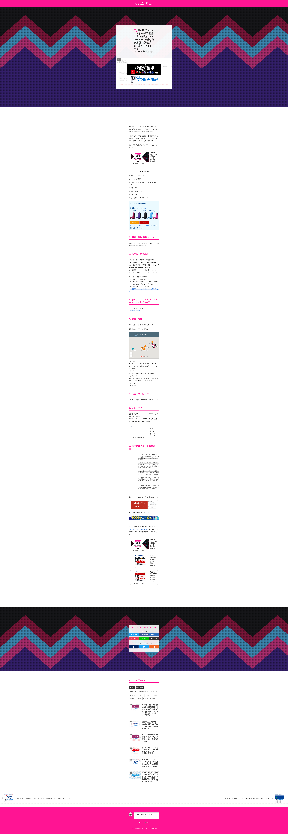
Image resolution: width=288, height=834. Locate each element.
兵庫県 (155, 695)
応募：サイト (135, 194)
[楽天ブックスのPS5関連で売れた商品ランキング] (144, 504)
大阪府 (132, 698)
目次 (141, 171)
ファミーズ (154, 691)
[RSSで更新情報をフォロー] (154, 646)
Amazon (134, 222)
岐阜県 (139, 698)
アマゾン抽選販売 (141, 208)
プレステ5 (140, 687)
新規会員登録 (134, 310)
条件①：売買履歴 (136, 179)
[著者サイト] (134, 646)
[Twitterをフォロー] (144, 646)
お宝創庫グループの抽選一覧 (139, 198)
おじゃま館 (133, 691)
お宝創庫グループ (144, 691)
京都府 (148, 695)
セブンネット (147, 225)
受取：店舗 (134, 188)
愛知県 (153, 698)
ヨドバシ (132, 225)
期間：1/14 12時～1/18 (138, 176)
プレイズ (133, 695)
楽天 (144, 222)
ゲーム (132, 687)
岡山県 (146, 698)
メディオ (141, 695)
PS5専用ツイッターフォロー (137, 529)
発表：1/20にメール (137, 191)
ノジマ (139, 225)
